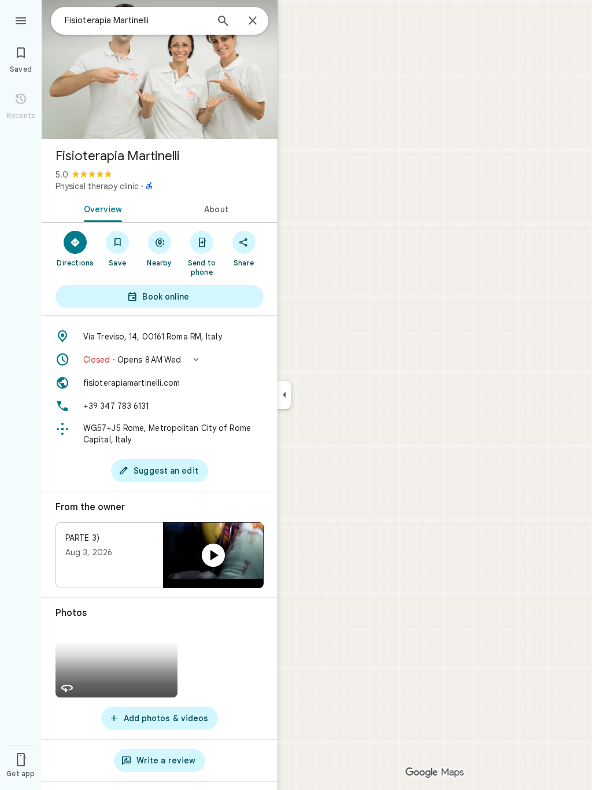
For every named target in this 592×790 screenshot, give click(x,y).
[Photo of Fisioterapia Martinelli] (160, 69)
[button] (160, 359)
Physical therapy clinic (97, 186)
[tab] (100, 208)
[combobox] (136, 20)
